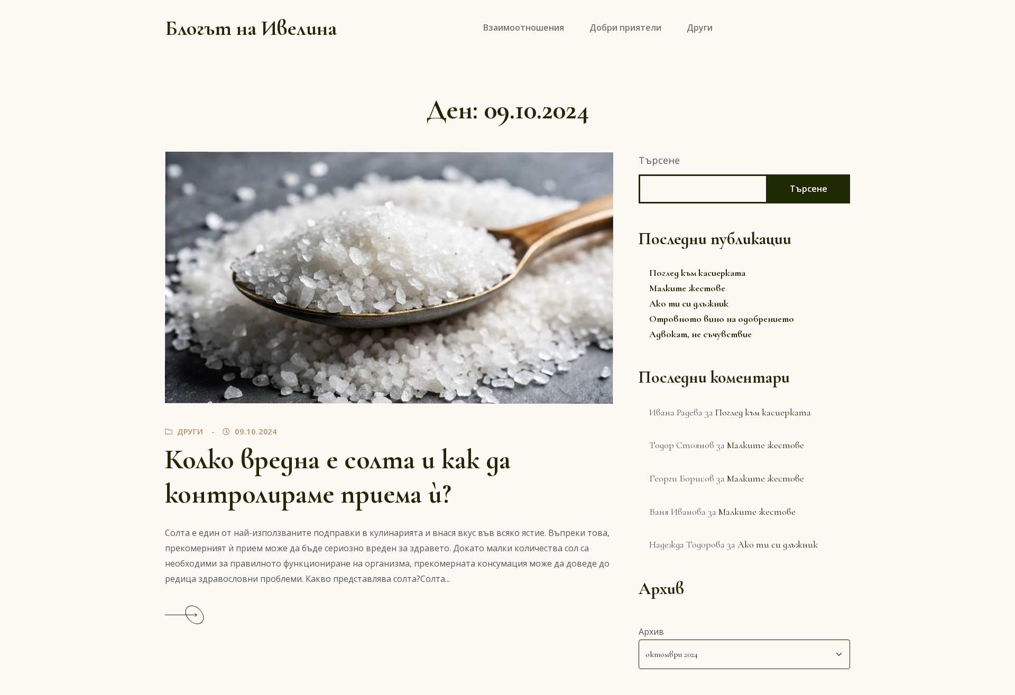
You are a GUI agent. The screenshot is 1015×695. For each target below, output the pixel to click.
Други (190, 432)
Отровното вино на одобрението (721, 319)
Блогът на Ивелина (251, 28)
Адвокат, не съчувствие (700, 334)
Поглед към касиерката (697, 273)
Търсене (659, 160)
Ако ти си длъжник (688, 303)
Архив (651, 631)
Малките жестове (687, 288)
